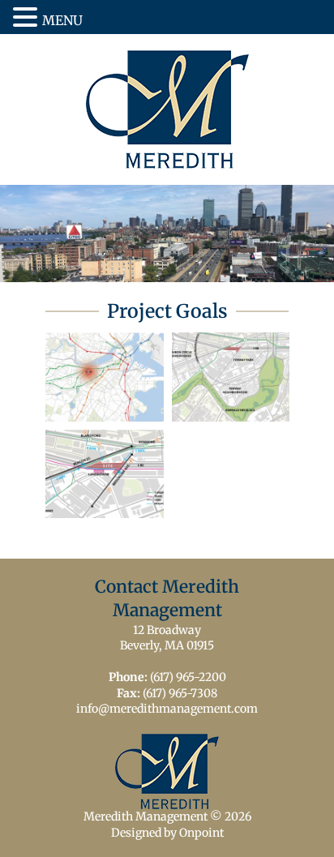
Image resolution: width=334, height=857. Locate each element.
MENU (62, 20)
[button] (27, 18)
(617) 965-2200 (188, 677)
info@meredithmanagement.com (167, 708)
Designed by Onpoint (167, 832)
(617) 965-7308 (180, 693)
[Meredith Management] (167, 109)
